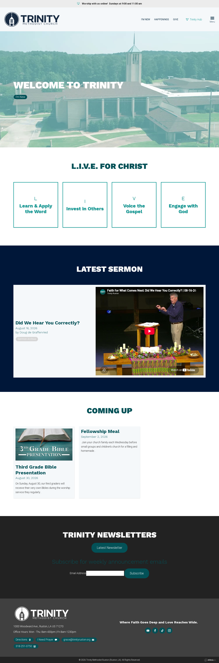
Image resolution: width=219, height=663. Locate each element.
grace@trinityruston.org (77, 639)
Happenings (161, 19)
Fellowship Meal (100, 431)
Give (175, 19)
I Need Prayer (45, 639)
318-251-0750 (24, 646)
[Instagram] (169, 631)
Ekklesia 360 (210, 660)
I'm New (145, 19)
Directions (22, 639)
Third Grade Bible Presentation (36, 469)
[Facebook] (155, 631)
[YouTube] (148, 631)
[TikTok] (162, 631)
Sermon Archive (27, 339)
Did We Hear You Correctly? (47, 323)
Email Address (78, 573)
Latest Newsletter (109, 548)
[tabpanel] (109, 89)
